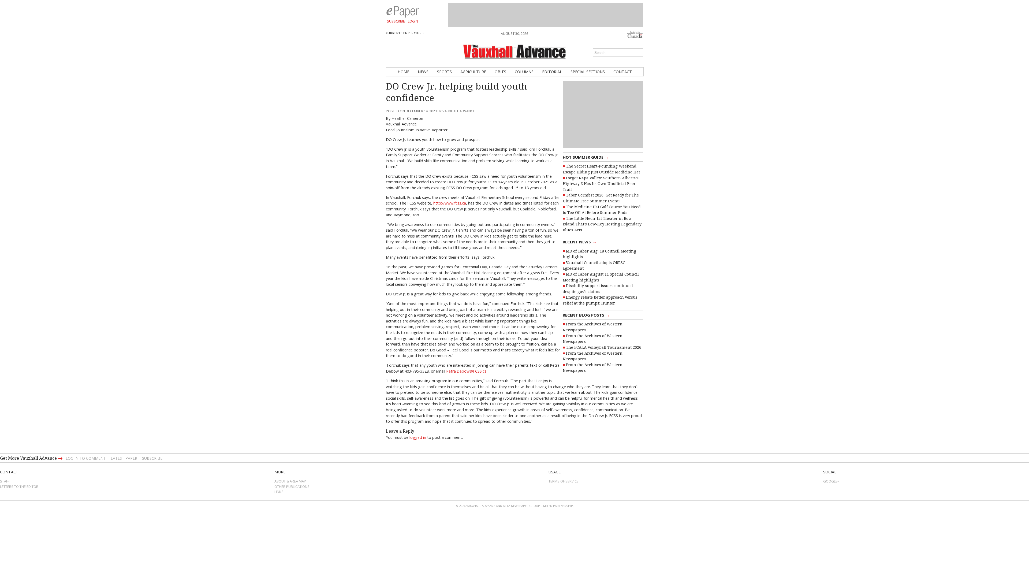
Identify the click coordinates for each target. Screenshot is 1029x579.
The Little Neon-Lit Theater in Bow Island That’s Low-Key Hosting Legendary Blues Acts (602, 224)
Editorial (552, 71)
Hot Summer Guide (586, 157)
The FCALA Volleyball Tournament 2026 (603, 347)
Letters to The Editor (19, 486)
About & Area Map (290, 481)
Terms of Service (564, 481)
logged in (417, 437)
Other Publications (292, 486)
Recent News (580, 241)
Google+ (831, 481)
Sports (444, 71)
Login (413, 21)
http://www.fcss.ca (449, 203)
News (423, 71)
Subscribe (396, 21)
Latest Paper (124, 458)
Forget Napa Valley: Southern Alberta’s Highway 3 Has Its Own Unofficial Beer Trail (601, 184)
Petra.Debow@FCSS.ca (466, 371)
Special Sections (588, 71)
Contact (622, 71)
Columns (524, 71)
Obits (500, 71)
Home (403, 71)
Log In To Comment (86, 458)
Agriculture (473, 71)
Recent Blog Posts (586, 314)
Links (279, 491)
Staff (4, 481)
